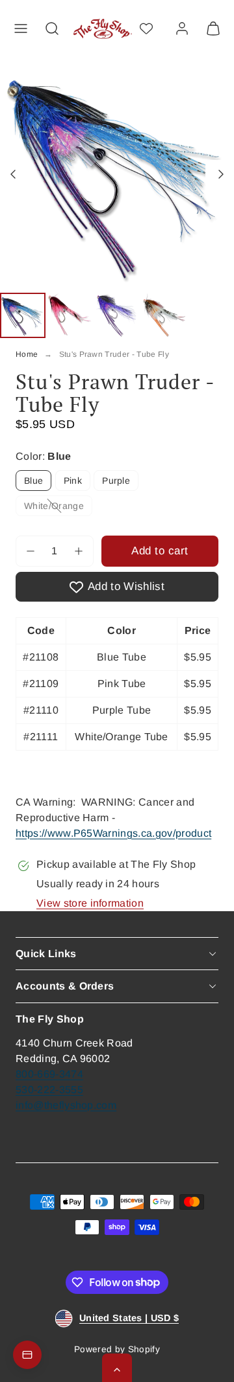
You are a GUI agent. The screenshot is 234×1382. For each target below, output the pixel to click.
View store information (90, 903)
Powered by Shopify (117, 1349)
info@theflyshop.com (66, 1105)
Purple (116, 480)
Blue (33, 480)
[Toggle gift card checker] (27, 1355)
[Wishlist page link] (146, 28)
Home (27, 354)
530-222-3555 (49, 1089)
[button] (20, 28)
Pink (73, 480)
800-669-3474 (49, 1074)
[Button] (14, 174)
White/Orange (58, 508)
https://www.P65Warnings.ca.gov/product (113, 833)
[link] (182, 28)
